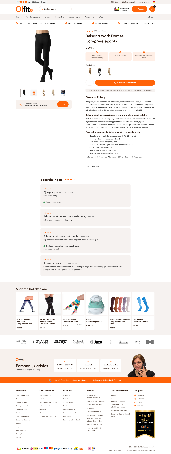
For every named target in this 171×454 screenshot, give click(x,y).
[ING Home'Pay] (83, 448)
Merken (18, 437)
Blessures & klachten (94, 405)
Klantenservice (143, 2)
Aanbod (113, 395)
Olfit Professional (128, 2)
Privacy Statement (116, 450)
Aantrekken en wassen (95, 415)
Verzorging (20, 434)
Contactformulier (69, 409)
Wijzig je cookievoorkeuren (145, 450)
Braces (18, 423)
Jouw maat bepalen (94, 412)
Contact (63, 104)
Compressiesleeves (22, 416)
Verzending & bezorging (48, 402)
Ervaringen (91, 408)
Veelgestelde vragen (94, 424)
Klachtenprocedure (46, 413)
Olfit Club (114, 2)
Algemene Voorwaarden (48, 416)
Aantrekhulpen (21, 430)
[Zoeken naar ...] (42, 9)
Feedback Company (113, 380)
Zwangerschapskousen (24, 406)
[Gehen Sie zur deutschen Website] (154, 2)
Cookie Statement (129, 450)
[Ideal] (34, 448)
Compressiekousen (22, 395)
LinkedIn (140, 402)
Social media (68, 402)
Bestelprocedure (45, 395)
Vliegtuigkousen (21, 402)
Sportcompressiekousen (24, 413)
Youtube (140, 406)
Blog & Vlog (67, 416)
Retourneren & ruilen (46, 406)
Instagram (141, 399)
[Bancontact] (75, 448)
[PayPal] (58, 448)
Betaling (42, 399)
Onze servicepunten (70, 413)
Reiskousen (20, 399)
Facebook (140, 395)
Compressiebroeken (23, 420)
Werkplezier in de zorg (119, 410)
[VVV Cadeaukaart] (93, 448)
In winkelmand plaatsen (126, 82)
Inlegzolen (19, 427)
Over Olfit (66, 395)
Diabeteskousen (21, 409)
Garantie (42, 409)
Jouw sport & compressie (95, 401)
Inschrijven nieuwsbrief (71, 420)
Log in (90, 90)
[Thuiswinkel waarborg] (121, 8)
